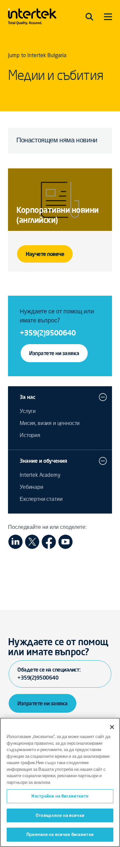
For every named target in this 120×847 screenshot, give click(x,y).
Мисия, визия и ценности (50, 423)
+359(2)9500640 (48, 332)
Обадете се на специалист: (49, 673)
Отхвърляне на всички (60, 815)
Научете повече (45, 254)
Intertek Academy (40, 475)
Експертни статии (41, 499)
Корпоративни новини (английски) (57, 215)
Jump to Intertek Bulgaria (37, 55)
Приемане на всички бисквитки (60, 834)
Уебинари (31, 487)
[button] (103, 397)
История (30, 435)
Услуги (28, 411)
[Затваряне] (112, 727)
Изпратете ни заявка (54, 353)
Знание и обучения (43, 460)
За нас (27, 397)
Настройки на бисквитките (59, 796)
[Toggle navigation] (89, 16)
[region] (60, 782)
